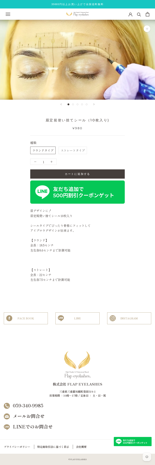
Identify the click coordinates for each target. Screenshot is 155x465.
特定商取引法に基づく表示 (53, 447)
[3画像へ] (77, 104)
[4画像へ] (82, 104)
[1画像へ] (68, 104)
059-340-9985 (28, 405)
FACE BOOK (26, 318)
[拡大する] (147, 28)
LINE (77, 318)
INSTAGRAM (129, 318)
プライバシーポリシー (17, 447)
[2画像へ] (73, 104)
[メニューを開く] (8, 14)
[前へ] (61, 104)
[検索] (139, 14)
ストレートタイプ (73, 150)
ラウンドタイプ (42, 150)
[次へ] (94, 104)
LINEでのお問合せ (33, 426)
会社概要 (81, 447)
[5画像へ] (87, 104)
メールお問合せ (29, 416)
